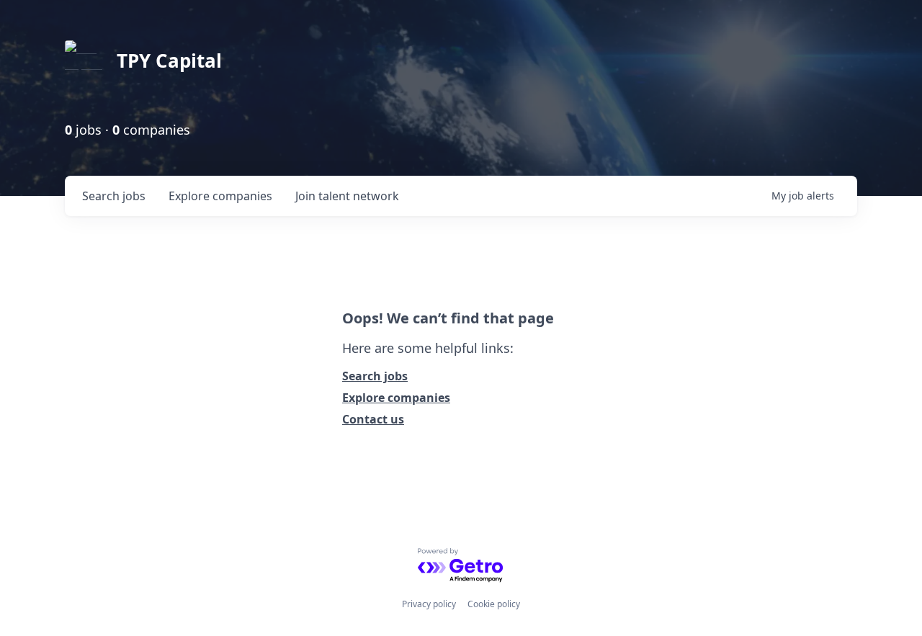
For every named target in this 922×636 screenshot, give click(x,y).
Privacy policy (429, 604)
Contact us (373, 419)
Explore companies (396, 398)
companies (220, 196)
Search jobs (375, 376)
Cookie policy (493, 604)
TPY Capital (169, 60)
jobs (114, 196)
